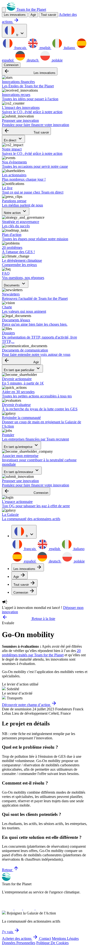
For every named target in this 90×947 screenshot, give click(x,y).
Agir (21, 360)
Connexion (11, 65)
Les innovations (29, 71)
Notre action (15, 211)
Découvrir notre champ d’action (29, 705)
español (29, 561)
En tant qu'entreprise (21, 445)
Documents (15, 284)
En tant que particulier (22, 368)
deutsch (32, 60)
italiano (69, 48)
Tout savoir (48, 15)
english (45, 48)
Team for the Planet (31, 9)
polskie (57, 60)
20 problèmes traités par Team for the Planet (41, 653)
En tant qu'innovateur (22, 470)
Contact (45, 938)
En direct (13, 139)
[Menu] (4, 9)
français (20, 48)
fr (20, 33)
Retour (10, 870)
